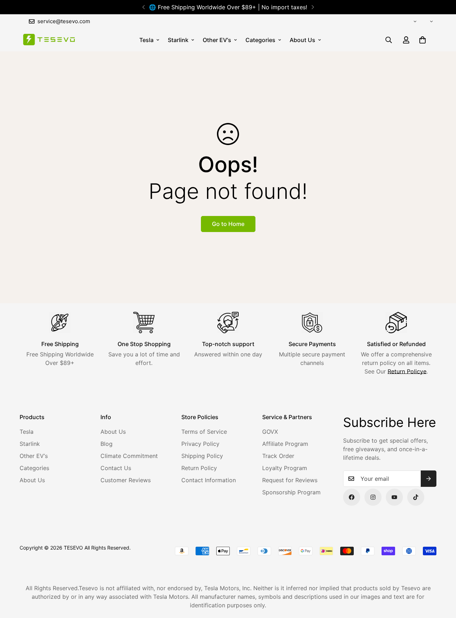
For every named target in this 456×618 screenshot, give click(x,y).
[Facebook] (351, 497)
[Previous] (143, 7)
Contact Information (208, 480)
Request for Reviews (289, 480)
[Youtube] (394, 497)
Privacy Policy (200, 443)
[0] (422, 40)
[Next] (313, 7)
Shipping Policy (202, 455)
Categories (260, 39)
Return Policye (407, 371)
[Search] (388, 40)
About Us (302, 39)
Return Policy (199, 468)
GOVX (270, 431)
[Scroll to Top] (442, 579)
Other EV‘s (217, 39)
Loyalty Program (284, 468)
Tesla (146, 39)
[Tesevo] (49, 40)
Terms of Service (204, 431)
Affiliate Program (285, 443)
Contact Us (115, 468)
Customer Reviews (125, 480)
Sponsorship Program (291, 492)
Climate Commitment (129, 455)
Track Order (278, 455)
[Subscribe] (428, 478)
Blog (106, 443)
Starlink (178, 39)
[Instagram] (373, 497)
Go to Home (228, 223)
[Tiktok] (415, 497)
